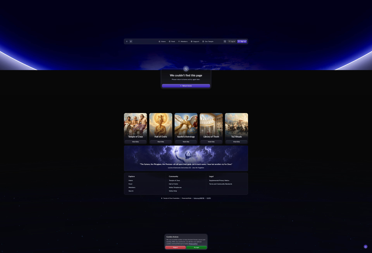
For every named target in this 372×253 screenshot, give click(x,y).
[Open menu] (126, 41)
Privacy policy (193, 243)
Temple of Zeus (174, 180)
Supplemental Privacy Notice (219, 180)
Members (132, 187)
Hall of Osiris (173, 184)
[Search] (225, 41)
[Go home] (365, 246)
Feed (130, 184)
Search (131, 191)
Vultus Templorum (175, 187)
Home (131, 180)
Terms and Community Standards (220, 184)
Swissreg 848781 (199, 198)
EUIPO (209, 198)
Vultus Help (173, 191)
